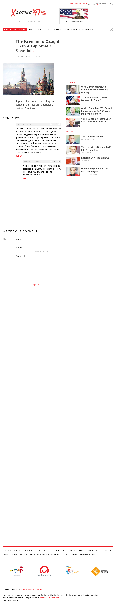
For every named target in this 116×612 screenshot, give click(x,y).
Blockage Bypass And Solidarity (46, 554)
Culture (85, 29)
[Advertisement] (32, 206)
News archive (100, 3)
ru (94, 5)
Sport (75, 29)
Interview (71, 82)
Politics (33, 29)
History (96, 29)
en (98, 5)
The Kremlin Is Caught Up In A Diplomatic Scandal (37, 46)
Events (66, 29)
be (89, 5)
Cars (14, 554)
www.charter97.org (34, 589)
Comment (20, 256)
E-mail (19, 247)
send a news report (79, 3)
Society (44, 29)
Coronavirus (71, 554)
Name (18, 239)
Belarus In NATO (88, 554)
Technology (107, 550)
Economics (55, 29)
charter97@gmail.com (50, 598)
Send (36, 285)
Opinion (69, 132)
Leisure (23, 554)
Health (6, 554)
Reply (19, 156)
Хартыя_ (28, 13)
